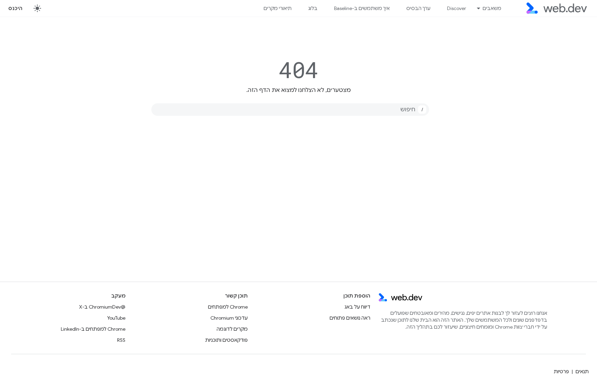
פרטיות (561, 371)
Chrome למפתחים (228, 307)
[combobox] (290, 109)
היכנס (15, 8)
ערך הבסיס (418, 8)
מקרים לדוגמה (232, 329)
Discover (456, 8)
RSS (121, 340)
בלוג (313, 8)
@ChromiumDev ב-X (102, 307)
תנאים (582, 371)
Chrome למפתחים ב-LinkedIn (93, 329)
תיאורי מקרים (278, 8)
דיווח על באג (357, 307)
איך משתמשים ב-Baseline (362, 8)
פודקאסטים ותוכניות (226, 340)
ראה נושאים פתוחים (350, 318)
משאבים (492, 8)
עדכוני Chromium (229, 318)
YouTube (116, 318)
